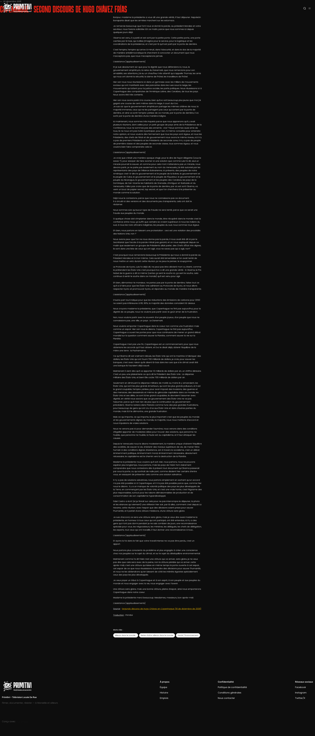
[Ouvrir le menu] (309, 8)
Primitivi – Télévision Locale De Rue (19, 697)
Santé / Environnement (188, 635)
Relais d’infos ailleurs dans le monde (157, 635)
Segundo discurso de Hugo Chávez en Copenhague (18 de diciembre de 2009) (161, 608)
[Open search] (304, 8)
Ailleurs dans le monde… (125, 635)
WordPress (22, 721)
